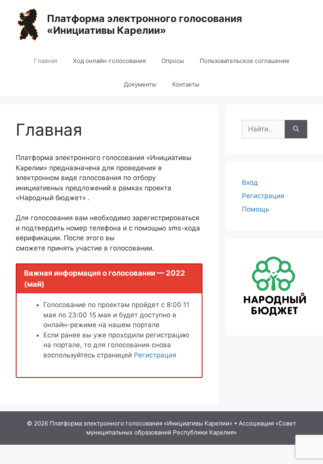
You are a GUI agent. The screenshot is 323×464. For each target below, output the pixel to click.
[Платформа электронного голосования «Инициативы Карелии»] (28, 24)
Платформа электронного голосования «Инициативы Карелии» (144, 24)
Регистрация (155, 355)
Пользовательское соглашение (245, 60)
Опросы (173, 60)
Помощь (255, 209)
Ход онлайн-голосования (109, 60)
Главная (45, 60)
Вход (250, 182)
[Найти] (296, 129)
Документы (140, 84)
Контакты (185, 84)
